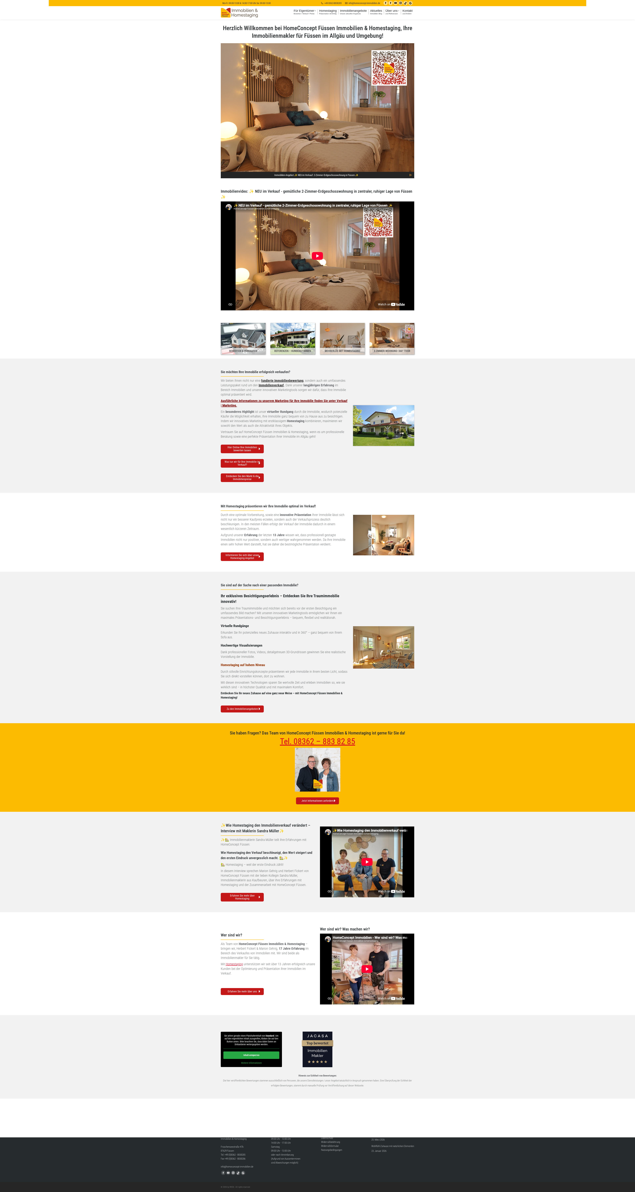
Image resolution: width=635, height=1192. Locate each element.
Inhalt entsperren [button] (251, 1055)
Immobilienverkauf (271, 385)
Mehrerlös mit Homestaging (342, 351)
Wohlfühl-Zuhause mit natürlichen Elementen (392, 1146)
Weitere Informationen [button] (251, 1063)
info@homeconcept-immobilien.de (364, 3)
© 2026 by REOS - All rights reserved (235, 1187)
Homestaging (230, 665)
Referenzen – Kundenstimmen (292, 351)
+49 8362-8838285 (333, 3)
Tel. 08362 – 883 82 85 (317, 741)
